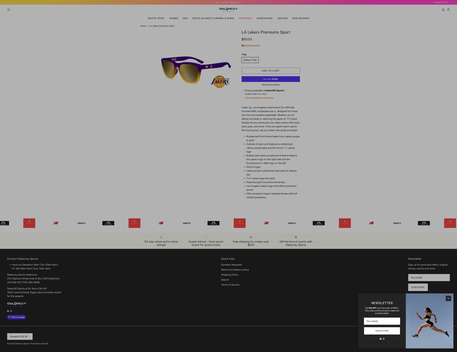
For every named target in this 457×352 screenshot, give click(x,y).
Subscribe (382, 330)
